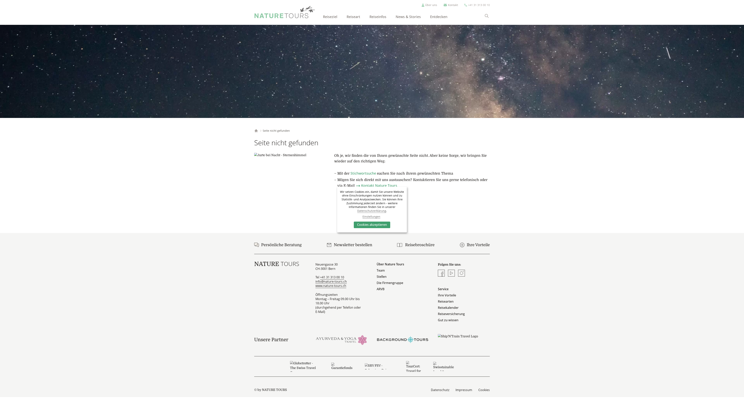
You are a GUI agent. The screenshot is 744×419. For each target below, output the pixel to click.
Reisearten (446, 301)
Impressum (464, 390)
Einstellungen (371, 216)
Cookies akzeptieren (372, 224)
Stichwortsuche (363, 173)
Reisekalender (448, 308)
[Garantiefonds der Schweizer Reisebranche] (341, 366)
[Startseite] (284, 12)
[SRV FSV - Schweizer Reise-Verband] (379, 366)
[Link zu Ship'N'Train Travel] (464, 339)
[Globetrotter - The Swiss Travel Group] (304, 366)
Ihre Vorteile (447, 295)
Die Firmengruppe (390, 283)
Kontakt (453, 5)
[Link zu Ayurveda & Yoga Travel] (341, 339)
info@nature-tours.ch (331, 281)
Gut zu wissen (448, 320)
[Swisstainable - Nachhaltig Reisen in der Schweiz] (443, 366)
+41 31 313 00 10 (479, 5)
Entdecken (438, 16)
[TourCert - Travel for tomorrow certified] (413, 366)
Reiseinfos (377, 16)
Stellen (382, 276)
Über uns (431, 5)
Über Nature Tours (390, 264)
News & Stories (408, 16)
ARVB (380, 289)
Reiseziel (330, 16)
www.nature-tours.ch (330, 286)
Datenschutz (440, 390)
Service (443, 289)
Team (381, 270)
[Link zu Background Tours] (403, 339)
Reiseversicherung (451, 314)
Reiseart (353, 16)
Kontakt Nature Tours (379, 185)
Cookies (484, 390)
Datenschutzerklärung (371, 211)
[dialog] (372, 209)
